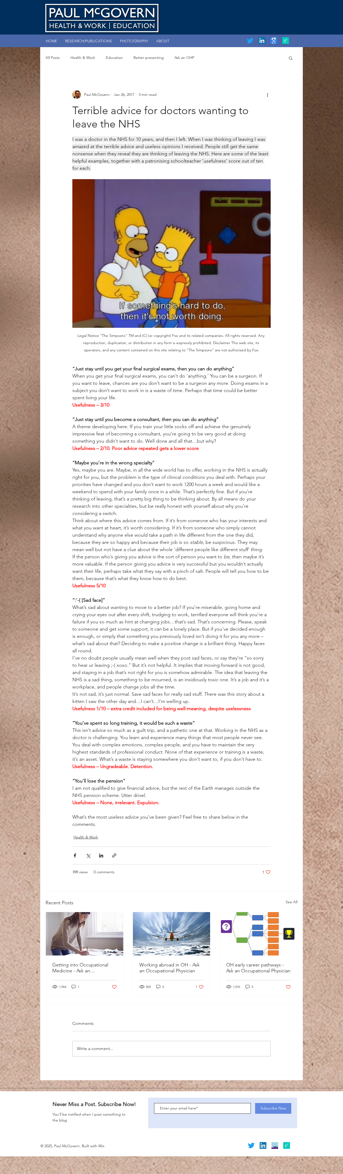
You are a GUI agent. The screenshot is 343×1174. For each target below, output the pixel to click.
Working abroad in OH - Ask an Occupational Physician (169, 968)
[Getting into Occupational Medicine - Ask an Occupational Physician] (84, 933)
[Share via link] (114, 855)
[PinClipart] (273, 40)
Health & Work (82, 57)
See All (291, 902)
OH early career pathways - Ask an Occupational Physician (258, 968)
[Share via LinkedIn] (101, 855)
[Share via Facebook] (74, 855)
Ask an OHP (184, 57)
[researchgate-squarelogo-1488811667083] (285, 40)
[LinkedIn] (262, 40)
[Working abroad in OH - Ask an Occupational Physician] (171, 933)
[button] (290, 58)
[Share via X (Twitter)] (88, 855)
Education (114, 57)
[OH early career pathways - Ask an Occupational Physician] (258, 933)
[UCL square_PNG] (274, 1145)
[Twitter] (250, 40)
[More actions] (267, 94)
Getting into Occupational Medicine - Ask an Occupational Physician (80, 968)
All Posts (53, 57)
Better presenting (148, 57)
